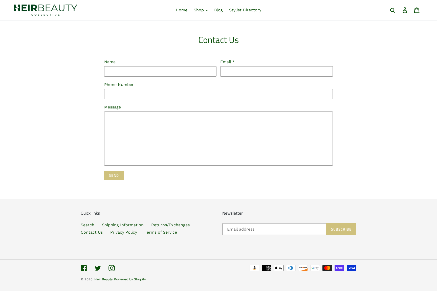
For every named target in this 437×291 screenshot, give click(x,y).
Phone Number (119, 84)
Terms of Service (161, 232)
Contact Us (92, 232)
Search (87, 224)
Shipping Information (123, 224)
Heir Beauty (103, 279)
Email (227, 61)
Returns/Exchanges (170, 224)
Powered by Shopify (130, 279)
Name (110, 61)
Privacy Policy (123, 232)
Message (112, 107)
